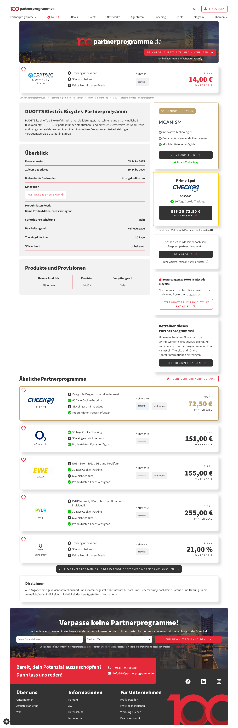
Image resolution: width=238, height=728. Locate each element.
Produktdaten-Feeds (38, 205)
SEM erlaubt (32, 246)
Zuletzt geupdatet (36, 169)
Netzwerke (113, 17)
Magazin (199, 17)
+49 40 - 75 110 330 (124, 667)
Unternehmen (25, 699)
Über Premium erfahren (184, 363)
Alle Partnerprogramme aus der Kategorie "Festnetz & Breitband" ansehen (117, 569)
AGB (71, 706)
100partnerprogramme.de (32, 97)
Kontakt (73, 699)
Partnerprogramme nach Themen (67, 97)
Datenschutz (76, 712)
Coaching (160, 17)
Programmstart (35, 161)
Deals (74, 17)
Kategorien (32, 186)
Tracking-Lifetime (36, 237)
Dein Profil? (183, 254)
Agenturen (137, 17)
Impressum (75, 718)
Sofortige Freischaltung (40, 219)
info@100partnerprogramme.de (133, 673)
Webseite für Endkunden (40, 178)
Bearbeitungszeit (36, 228)
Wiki (18, 712)
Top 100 (55, 17)
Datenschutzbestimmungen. (184, 646)
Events (92, 17)
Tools (179, 17)
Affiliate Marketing (27, 706)
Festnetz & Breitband (98, 97)
